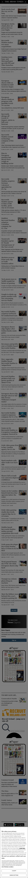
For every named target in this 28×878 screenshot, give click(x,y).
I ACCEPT (14, 870)
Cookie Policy (22, 848)
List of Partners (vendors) (7, 866)
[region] (14, 852)
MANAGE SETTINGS (14, 875)
